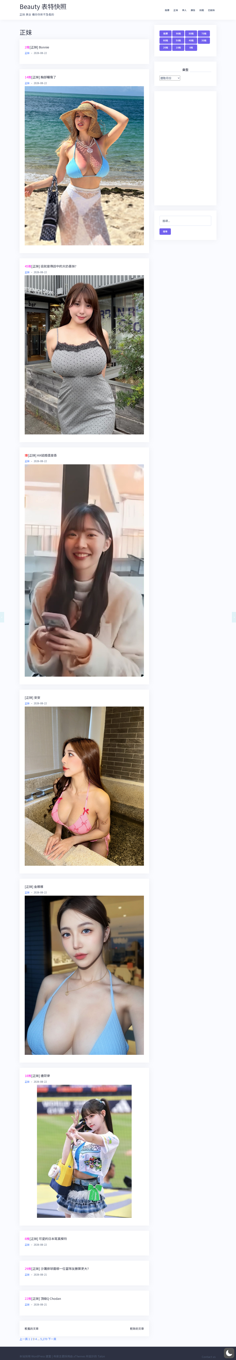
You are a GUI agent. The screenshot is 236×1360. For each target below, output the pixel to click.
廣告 (193, 10)
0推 (191, 47)
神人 (184, 10)
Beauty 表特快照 (43, 6)
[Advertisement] (185, 148)
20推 (165, 47)
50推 (178, 40)
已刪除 (211, 10)
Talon (101, 1356)
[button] (229, 1353)
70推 (203, 33)
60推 (165, 40)
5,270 (43, 1339)
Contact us (209, 1357)
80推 (191, 33)
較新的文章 (137, 1328)
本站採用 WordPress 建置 (35, 1356)
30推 (203, 40)
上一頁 (24, 1339)
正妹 (175, 10)
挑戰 (201, 10)
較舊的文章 (32, 1328)
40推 (191, 40)
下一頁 (52, 1339)
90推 (178, 33)
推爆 (167, 10)
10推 (178, 47)
